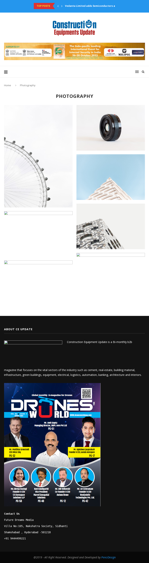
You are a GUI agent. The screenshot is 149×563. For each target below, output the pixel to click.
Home (8, 85)
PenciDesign (108, 557)
